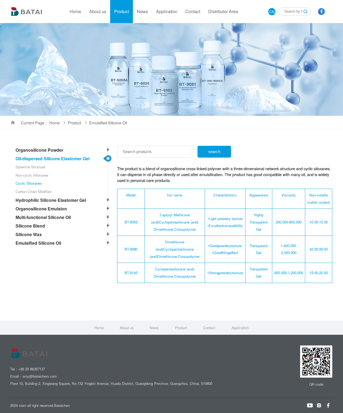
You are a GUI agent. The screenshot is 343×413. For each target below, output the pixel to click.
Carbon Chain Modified (33, 191)
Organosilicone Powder (39, 150)
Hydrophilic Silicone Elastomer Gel (51, 200)
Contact (192, 11)
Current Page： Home (41, 122)
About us (97, 11)
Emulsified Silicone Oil (38, 243)
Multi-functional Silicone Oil (43, 217)
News (142, 11)
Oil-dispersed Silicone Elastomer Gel (53, 158)
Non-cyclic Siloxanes (32, 175)
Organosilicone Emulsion (41, 209)
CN (272, 11)
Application (166, 11)
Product (121, 11)
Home (75, 11)
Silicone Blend (30, 226)
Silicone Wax (29, 234)
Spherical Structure (30, 166)
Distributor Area (223, 11)
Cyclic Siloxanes (29, 183)
